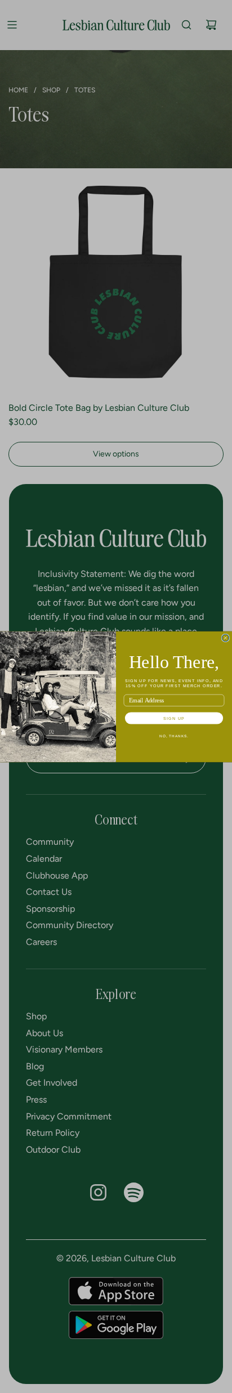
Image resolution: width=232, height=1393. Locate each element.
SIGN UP (174, 717)
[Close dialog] (225, 638)
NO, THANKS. (174, 735)
